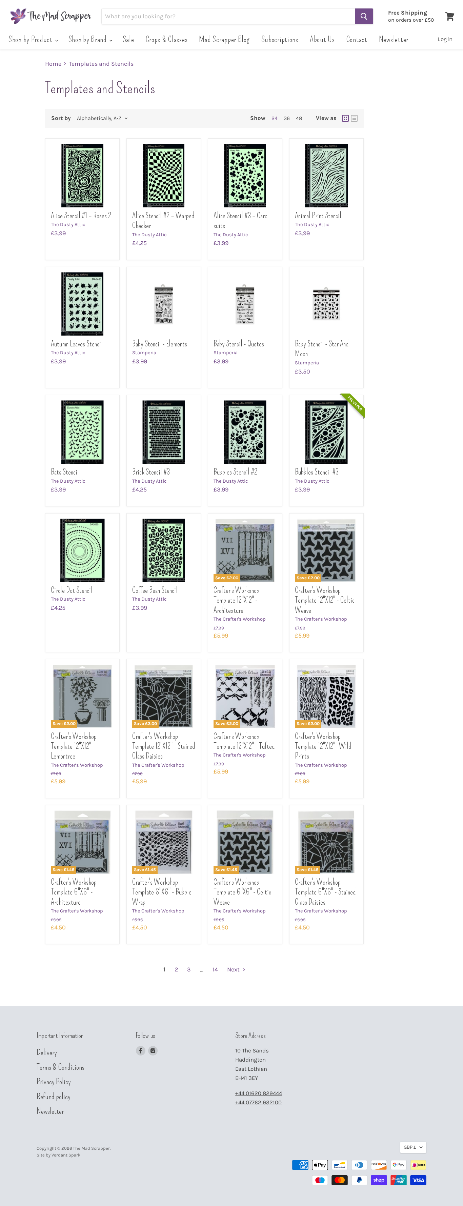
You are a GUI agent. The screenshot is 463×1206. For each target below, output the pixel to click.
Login (445, 39)
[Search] (364, 16)
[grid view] (345, 118)
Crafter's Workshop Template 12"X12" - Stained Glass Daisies (163, 746)
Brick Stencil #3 (151, 472)
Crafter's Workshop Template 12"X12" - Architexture (236, 600)
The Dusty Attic (68, 224)
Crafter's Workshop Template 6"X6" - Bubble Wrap (162, 892)
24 (274, 118)
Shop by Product (31, 39)
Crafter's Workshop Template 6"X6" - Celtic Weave (242, 892)
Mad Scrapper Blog (224, 39)
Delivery (47, 1052)
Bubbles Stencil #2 (235, 472)
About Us (322, 39)
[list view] (354, 118)
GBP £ (410, 1147)
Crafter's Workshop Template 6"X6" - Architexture (74, 892)
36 (287, 118)
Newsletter (393, 39)
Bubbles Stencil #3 (317, 472)
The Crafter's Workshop (240, 619)
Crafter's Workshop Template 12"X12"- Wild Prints (323, 746)
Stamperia (144, 353)
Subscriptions (279, 39)
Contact (356, 39)
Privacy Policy (54, 1081)
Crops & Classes (167, 39)
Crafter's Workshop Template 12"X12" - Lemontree (74, 746)
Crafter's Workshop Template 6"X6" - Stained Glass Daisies (325, 892)
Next (234, 969)
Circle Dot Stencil (72, 590)
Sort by (61, 118)
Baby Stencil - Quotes (239, 343)
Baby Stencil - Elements (159, 343)
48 (299, 118)
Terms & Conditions (60, 1067)
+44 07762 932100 (258, 1102)
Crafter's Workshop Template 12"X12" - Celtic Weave (325, 600)
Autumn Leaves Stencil (77, 343)
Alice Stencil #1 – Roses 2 (81, 215)
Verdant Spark (66, 1155)
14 (215, 969)
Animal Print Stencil (318, 215)
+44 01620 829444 (258, 1093)
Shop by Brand (88, 39)
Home (53, 63)
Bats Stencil (65, 472)
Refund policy (54, 1096)
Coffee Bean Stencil (155, 590)
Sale (128, 39)
